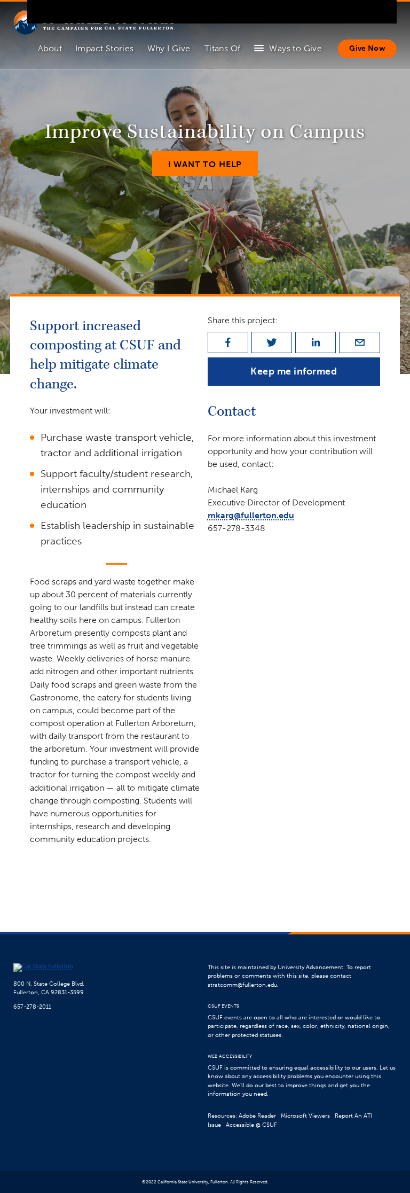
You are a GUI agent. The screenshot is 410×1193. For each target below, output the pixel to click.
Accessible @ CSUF (251, 1124)
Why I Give (169, 48)
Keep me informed (293, 371)
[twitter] (271, 342)
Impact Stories (104, 48)
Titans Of (222, 48)
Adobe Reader (257, 1115)
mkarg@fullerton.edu (251, 515)
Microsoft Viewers (305, 1115)
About (50, 48)
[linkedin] (315, 342)
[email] (359, 342)
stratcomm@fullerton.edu (242, 984)
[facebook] (228, 342)
